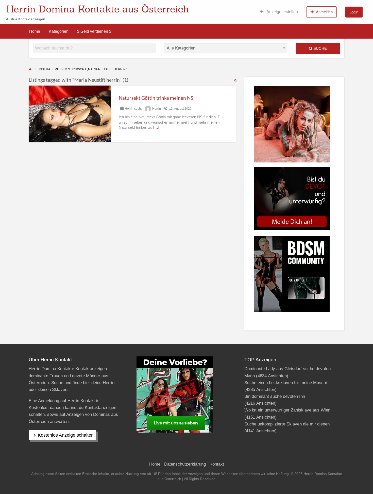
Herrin (156, 108)
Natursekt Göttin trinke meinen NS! (157, 98)
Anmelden (324, 12)
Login (353, 12)
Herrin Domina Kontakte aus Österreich (97, 9)
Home (34, 31)
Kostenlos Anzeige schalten (66, 435)
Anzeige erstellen (282, 12)
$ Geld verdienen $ (94, 31)
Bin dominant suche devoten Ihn (274, 396)
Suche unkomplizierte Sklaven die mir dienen (287, 424)
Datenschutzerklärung (185, 464)
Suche (319, 48)
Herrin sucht (133, 108)
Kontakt (217, 464)
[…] (156, 127)
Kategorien (59, 31)
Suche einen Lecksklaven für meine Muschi (285, 382)
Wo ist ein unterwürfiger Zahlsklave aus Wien (287, 410)
